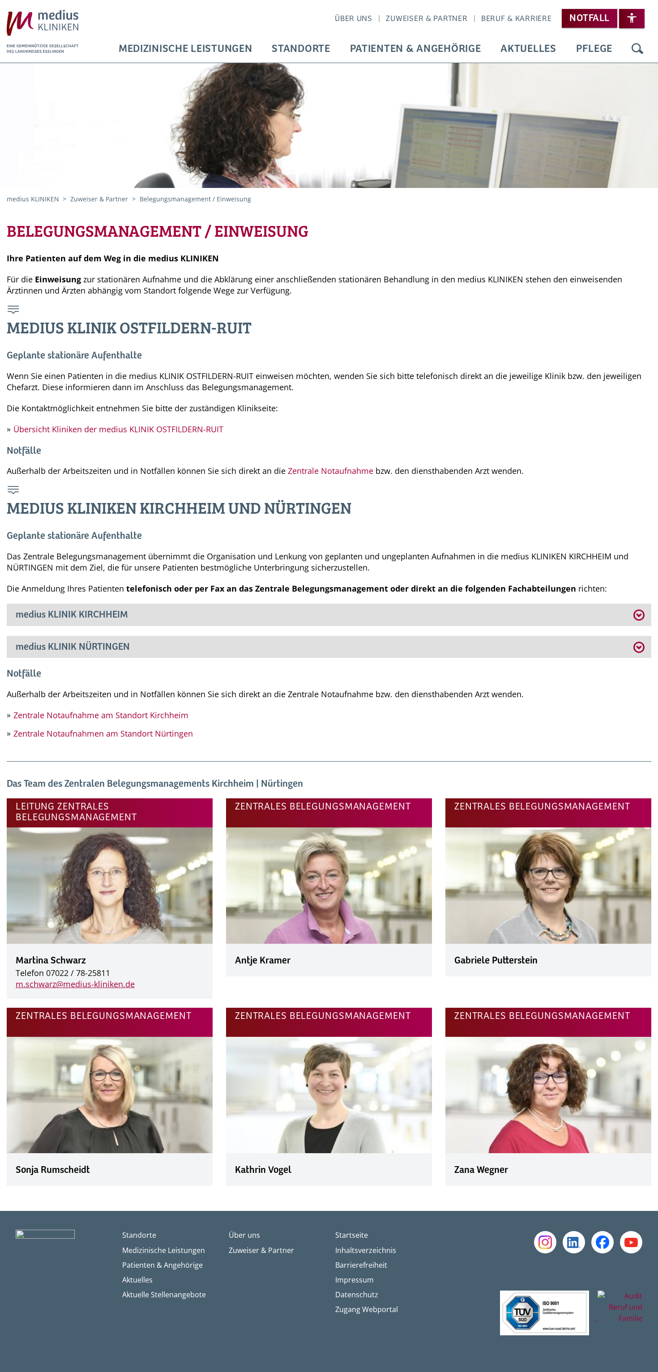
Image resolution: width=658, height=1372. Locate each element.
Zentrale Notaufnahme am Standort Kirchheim (100, 715)
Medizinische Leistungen (185, 49)
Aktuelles (528, 49)
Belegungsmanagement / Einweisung (195, 199)
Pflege (594, 49)
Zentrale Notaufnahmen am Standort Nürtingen (103, 733)
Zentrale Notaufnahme (330, 470)
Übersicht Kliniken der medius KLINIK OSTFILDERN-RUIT (118, 429)
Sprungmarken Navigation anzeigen (14, 311)
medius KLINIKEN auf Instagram (545, 1242)
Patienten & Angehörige (415, 49)
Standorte (301, 49)
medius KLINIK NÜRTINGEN (74, 647)
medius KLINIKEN (34, 199)
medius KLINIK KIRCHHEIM (72, 614)
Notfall (589, 18)
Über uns (353, 18)
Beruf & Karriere (516, 18)
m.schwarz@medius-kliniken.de (75, 984)
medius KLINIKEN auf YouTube (631, 1242)
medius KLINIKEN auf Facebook (602, 1242)
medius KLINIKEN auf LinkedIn (574, 1242)
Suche (637, 49)
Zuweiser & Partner (426, 18)
